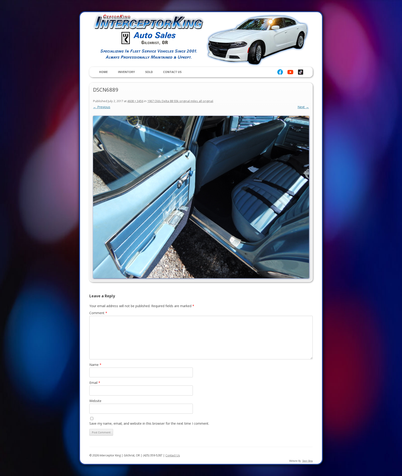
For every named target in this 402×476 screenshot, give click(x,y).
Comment (98, 313)
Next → (303, 107)
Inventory (126, 72)
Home (103, 72)
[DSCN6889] (201, 197)
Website (95, 401)
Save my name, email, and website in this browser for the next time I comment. (149, 423)
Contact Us (172, 72)
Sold (149, 72)
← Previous (101, 107)
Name (95, 364)
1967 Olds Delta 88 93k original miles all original (180, 101)
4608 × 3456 (135, 101)
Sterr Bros (307, 460)
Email (94, 382)
